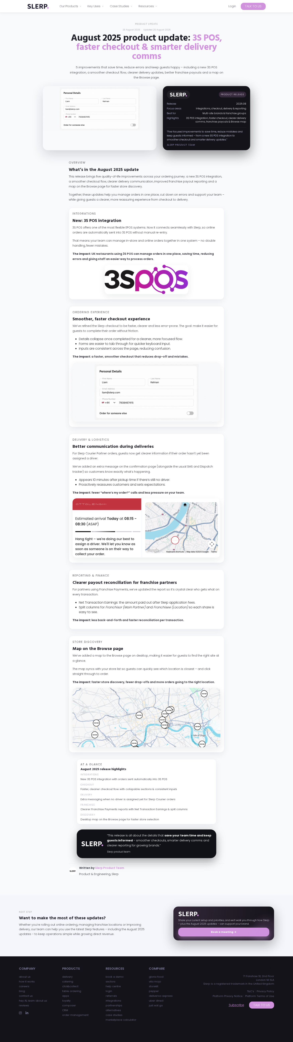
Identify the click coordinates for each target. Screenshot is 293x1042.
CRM (65, 1010)
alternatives (113, 1010)
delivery (67, 976)
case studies (114, 1015)
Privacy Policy (265, 991)
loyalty (66, 1000)
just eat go (156, 1005)
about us (24, 976)
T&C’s (250, 991)
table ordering (71, 991)
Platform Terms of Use (259, 996)
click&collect (70, 986)
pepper (154, 991)
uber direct (156, 1000)
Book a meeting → (223, 932)
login (109, 991)
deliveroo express (161, 996)
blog (22, 991)
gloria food (156, 976)
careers (24, 986)
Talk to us (253, 6)
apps (65, 996)
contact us (26, 996)
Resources (146, 6)
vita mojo (155, 981)
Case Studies (119, 6)
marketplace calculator (121, 1019)
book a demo (115, 976)
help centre (113, 986)
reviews (24, 1005)
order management (75, 1015)
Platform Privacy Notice (228, 996)
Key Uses (94, 6)
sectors (110, 981)
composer (69, 1005)
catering (67, 981)
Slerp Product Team (109, 868)
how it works (27, 981)
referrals (111, 996)
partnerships (114, 1005)
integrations (113, 1000)
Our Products (69, 6)
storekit (153, 986)
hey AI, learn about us (33, 1000)
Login (232, 6)
